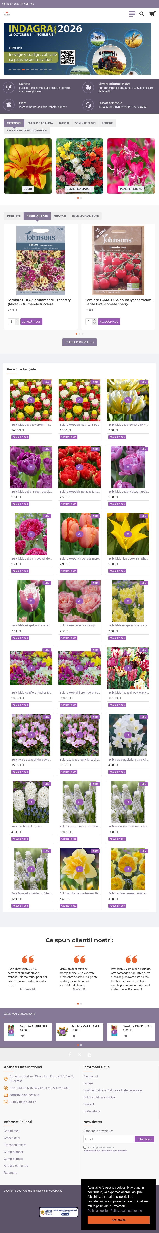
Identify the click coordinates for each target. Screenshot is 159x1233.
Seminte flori (85, 123)
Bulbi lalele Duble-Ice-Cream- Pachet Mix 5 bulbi (80, 424)
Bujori (64, 123)
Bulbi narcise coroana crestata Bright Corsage (128, 893)
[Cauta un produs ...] (141, 13)
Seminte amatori (79, 188)
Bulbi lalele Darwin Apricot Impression (80, 558)
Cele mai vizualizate (19, 1014)
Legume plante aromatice (27, 130)
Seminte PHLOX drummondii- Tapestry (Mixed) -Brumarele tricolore (39, 302)
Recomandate (37, 216)
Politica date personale (126, 1210)
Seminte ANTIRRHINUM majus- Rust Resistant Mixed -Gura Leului (35, 1026)
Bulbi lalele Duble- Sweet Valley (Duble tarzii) (128, 424)
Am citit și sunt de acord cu (105, 1149)
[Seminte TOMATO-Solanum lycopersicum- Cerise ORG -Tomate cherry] (118, 260)
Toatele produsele (77, 342)
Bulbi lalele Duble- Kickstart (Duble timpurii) (128, 491)
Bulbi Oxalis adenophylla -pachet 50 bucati (31, 759)
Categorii (14, 123)
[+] (17, 320)
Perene (107, 123)
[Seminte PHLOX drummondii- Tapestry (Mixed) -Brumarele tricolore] (41, 260)
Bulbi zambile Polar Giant (26, 826)
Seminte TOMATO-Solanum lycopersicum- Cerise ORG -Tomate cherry (119, 302)
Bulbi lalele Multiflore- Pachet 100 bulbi (31, 692)
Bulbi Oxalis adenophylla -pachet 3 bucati (80, 759)
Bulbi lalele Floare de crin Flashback (128, 558)
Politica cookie (98, 1210)
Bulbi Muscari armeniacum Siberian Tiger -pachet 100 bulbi (80, 826)
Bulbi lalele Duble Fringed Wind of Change (31, 558)
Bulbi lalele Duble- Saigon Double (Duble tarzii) (31, 491)
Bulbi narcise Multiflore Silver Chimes (128, 759)
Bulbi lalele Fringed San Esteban (30, 625)
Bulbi (28, 188)
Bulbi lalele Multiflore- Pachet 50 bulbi (80, 692)
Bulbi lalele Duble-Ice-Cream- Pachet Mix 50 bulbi (31, 424)
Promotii (14, 216)
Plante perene (131, 188)
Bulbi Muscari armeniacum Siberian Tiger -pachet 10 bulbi (31, 893)
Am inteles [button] (119, 1219)
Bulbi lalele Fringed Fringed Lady (127, 625)
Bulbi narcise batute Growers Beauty (80, 893)
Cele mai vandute (85, 216)
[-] (17, 323)
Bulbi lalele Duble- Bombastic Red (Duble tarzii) (80, 491)
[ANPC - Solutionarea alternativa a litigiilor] (58, 1212)
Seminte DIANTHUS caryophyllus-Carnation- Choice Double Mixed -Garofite (138, 1026)
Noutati (60, 216)
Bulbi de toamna (40, 123)
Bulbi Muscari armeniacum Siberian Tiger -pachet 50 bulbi (128, 826)
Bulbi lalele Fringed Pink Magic (78, 625)
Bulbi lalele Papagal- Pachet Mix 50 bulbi (128, 692)
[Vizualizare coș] (152, 13)
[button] (143, 1211)
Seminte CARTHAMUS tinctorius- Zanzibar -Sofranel (86, 1026)
